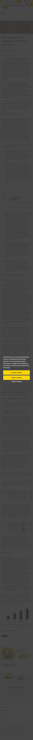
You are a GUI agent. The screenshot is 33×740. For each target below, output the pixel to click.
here (11, 365)
